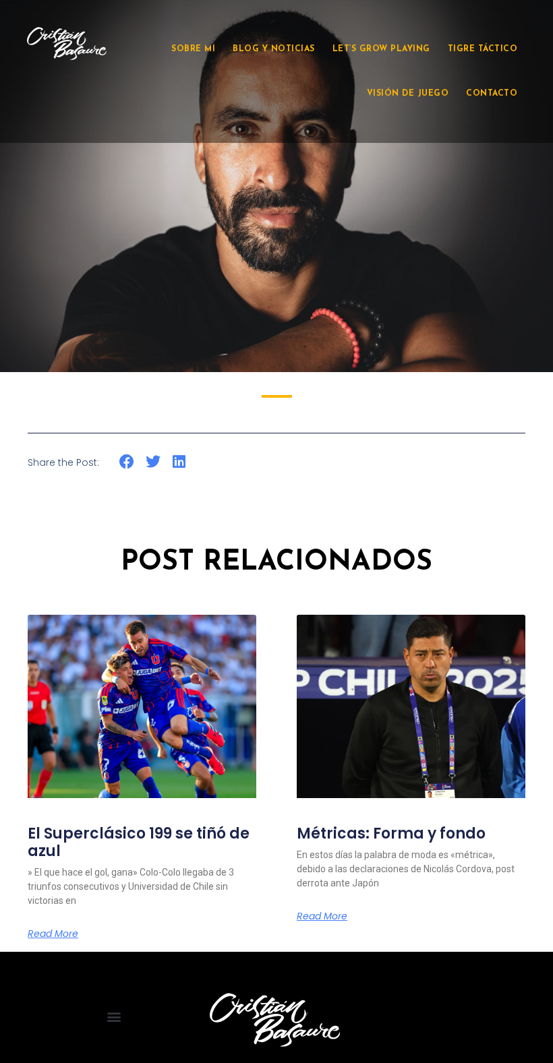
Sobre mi (193, 49)
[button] (127, 461)
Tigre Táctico (483, 49)
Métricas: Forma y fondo (391, 833)
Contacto (491, 94)
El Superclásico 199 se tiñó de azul (139, 842)
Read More (53, 933)
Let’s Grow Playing (381, 49)
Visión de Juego (408, 94)
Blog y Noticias (274, 49)
